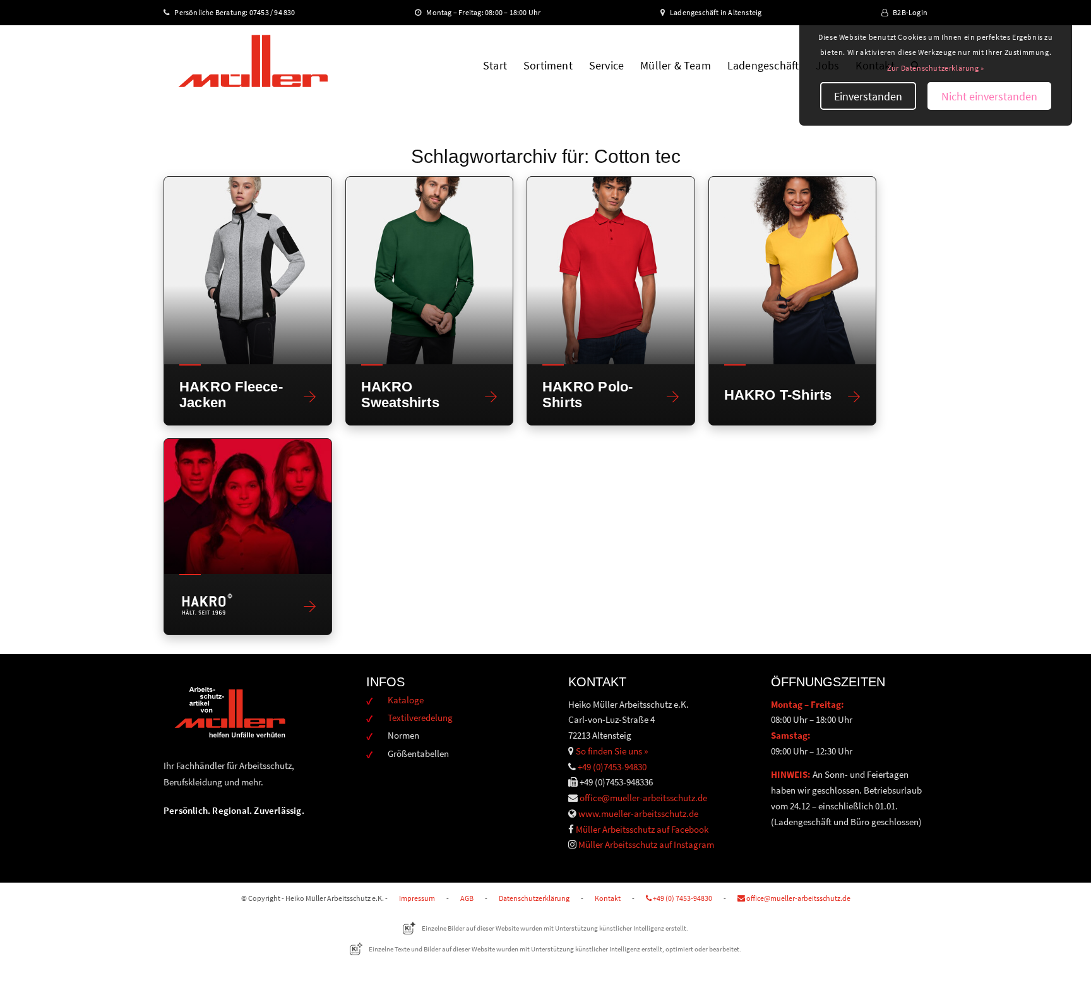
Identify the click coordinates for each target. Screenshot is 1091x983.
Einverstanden (868, 96)
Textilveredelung (420, 718)
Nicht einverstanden (989, 96)
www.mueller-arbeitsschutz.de (638, 813)
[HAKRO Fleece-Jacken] (247, 270)
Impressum (417, 898)
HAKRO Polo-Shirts (587, 394)
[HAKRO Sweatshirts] (429, 270)
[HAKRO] (247, 506)
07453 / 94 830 (277, 12)
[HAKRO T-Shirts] (792, 270)
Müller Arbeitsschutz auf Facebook (642, 829)
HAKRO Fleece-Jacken (231, 394)
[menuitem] (495, 66)
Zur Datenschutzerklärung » (935, 68)
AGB (467, 898)
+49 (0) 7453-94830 (682, 898)
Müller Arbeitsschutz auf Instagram (646, 844)
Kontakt (608, 898)
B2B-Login (910, 12)
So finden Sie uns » (612, 751)
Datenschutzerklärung (534, 898)
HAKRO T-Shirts (778, 395)
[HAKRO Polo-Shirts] (611, 270)
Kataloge (406, 700)
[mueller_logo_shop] (253, 66)
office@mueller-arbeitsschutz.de (643, 798)
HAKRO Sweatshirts (400, 394)
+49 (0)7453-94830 (612, 767)
